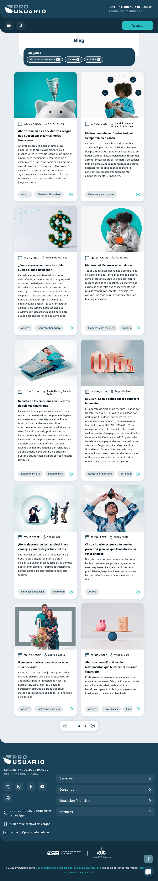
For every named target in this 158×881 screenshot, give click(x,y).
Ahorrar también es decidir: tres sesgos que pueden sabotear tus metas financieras (44, 136)
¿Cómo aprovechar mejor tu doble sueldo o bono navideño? (40, 267)
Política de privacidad (82, 872)
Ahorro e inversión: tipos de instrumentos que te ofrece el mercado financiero (111, 667)
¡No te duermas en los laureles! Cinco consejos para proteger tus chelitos (43, 546)
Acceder (137, 26)
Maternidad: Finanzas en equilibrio (108, 265)
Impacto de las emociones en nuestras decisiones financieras (44, 403)
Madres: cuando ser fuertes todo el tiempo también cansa (109, 135)
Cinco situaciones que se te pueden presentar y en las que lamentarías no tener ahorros (110, 549)
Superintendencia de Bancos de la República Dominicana (68, 868)
